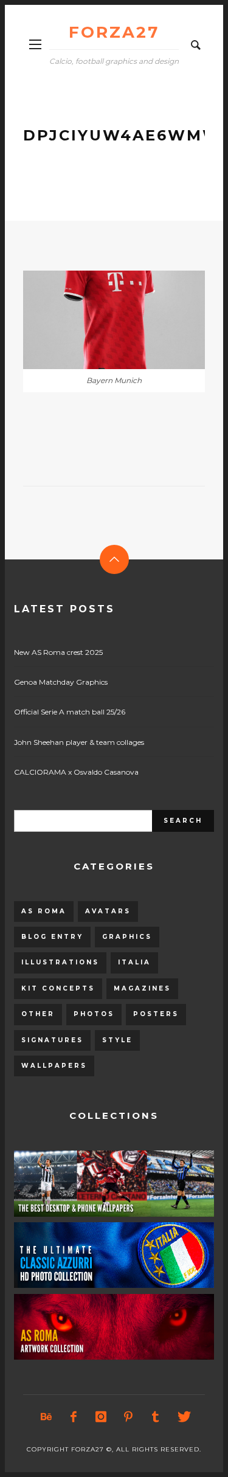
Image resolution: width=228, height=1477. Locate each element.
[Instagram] (100, 1417)
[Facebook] (73, 1417)
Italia (134, 962)
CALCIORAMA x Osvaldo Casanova (76, 772)
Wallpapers (54, 1066)
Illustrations (60, 962)
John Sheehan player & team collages (79, 742)
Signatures (52, 1040)
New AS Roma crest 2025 (58, 652)
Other (38, 1014)
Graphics (127, 937)
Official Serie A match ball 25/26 (69, 711)
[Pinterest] (127, 1417)
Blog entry (52, 937)
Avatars (108, 911)
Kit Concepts (58, 988)
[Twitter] (182, 1417)
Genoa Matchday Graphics (61, 682)
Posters (156, 1014)
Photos (94, 1014)
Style (117, 1040)
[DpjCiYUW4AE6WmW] (95, 320)
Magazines (142, 988)
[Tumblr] (155, 1417)
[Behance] (45, 1417)
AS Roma (43, 911)
